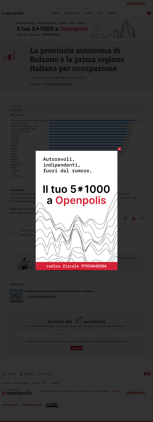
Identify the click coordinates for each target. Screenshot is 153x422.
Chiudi (116, 149)
